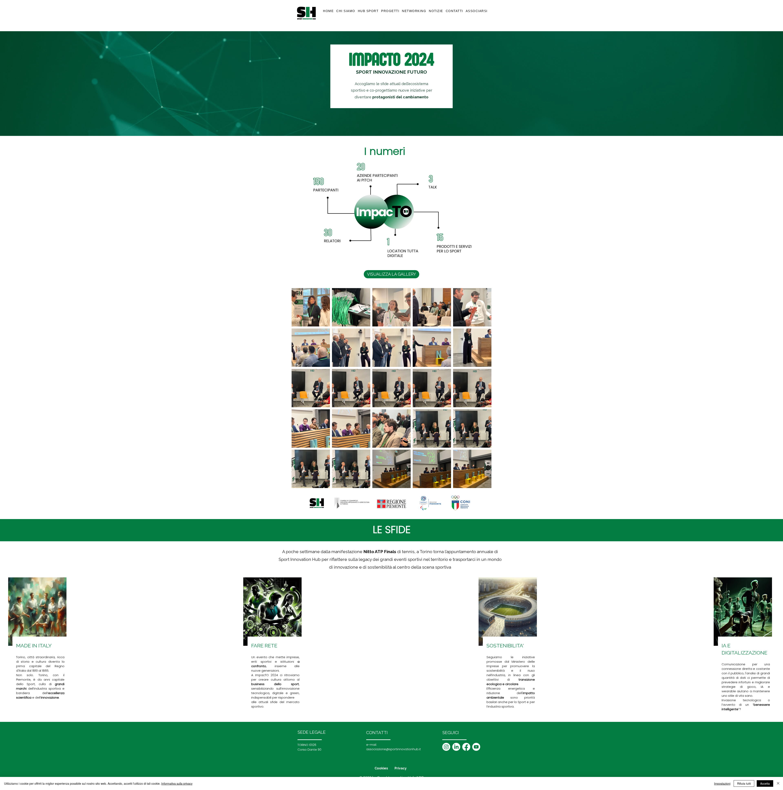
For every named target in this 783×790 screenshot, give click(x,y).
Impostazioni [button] (722, 783)
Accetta (765, 783)
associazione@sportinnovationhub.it (393, 749)
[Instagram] (446, 747)
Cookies (381, 768)
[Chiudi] (778, 783)
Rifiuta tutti (744, 783)
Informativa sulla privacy (176, 783)
